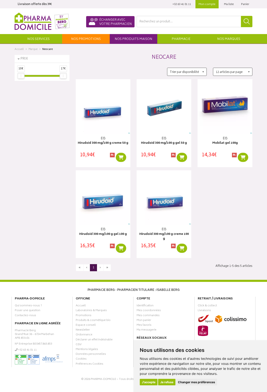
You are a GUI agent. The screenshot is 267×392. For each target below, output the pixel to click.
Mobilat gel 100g (225, 143)
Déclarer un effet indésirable (94, 340)
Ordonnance (84, 335)
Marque (33, 49)
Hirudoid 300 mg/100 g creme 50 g (103, 143)
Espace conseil (86, 325)
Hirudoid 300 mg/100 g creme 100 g (164, 236)
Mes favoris (144, 325)
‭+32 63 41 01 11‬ (182, 4)
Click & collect (207, 306)
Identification (145, 306)
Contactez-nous (25, 316)
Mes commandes (148, 316)
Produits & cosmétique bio (93, 321)
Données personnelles (91, 355)
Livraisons (204, 311)
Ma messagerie (146, 330)
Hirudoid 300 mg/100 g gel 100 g (103, 234)
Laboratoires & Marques (91, 311)
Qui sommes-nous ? (28, 306)
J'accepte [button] (148, 382)
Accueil (19, 49)
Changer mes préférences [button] (196, 382)
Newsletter (83, 330)
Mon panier (144, 321)
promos (86, 39)
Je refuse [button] (166, 382)
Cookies (81, 359)
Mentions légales (87, 350)
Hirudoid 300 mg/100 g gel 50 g (164, 143)
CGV (79, 345)
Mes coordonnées (149, 311)
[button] (38, 39)
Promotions (83, 316)
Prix (24, 59)
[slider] (20, 76)
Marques (228, 39)
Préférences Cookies (89, 364)
